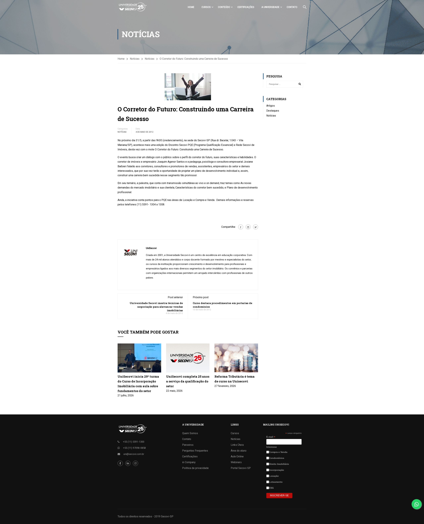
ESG (271, 488)
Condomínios (277, 458)
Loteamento (276, 482)
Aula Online (237, 456)
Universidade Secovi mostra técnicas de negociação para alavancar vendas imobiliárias (156, 306)
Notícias (134, 58)
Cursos (206, 7)
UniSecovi (151, 248)
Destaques (272, 110)
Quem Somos (190, 433)
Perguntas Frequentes (195, 450)
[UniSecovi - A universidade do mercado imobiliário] (132, 7)
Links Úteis (237, 444)
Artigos (270, 105)
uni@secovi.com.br (133, 454)
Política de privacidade (195, 468)
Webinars (236, 462)
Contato (292, 7)
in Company (189, 462)
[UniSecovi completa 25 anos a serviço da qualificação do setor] (188, 357)
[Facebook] (240, 226)
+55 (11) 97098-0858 (134, 447)
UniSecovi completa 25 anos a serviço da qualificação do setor (187, 381)
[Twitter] (255, 226)
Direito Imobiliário (279, 464)
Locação (274, 476)
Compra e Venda (278, 452)
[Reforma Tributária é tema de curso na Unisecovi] (236, 357)
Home (191, 7)
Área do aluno (238, 450)
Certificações (245, 7)
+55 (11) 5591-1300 (133, 441)
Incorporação (277, 470)
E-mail (270, 436)
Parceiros (187, 444)
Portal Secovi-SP (241, 468)
